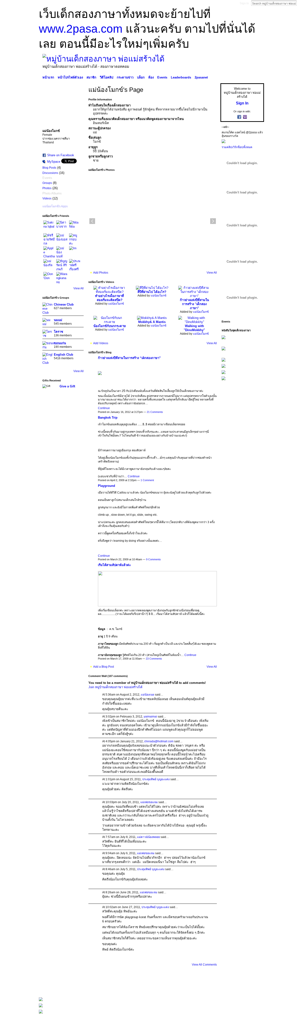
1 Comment (147, 480)
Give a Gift (67, 386)
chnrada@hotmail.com (158, 741)
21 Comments (155, 412)
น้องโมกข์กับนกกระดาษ (109, 326)
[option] (152, 221)
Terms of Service (253, 987)
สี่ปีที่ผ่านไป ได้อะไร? (151, 292)
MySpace (53, 161)
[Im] (75, 252)
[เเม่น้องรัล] (49, 264)
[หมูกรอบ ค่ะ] (75, 239)
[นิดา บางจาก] (62, 226)
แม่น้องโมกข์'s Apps (55, 206)
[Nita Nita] (75, 226)
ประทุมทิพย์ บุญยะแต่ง (156, 779)
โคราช (58, 331)
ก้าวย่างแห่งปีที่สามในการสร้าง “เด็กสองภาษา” (129, 358)
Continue (104, 408)
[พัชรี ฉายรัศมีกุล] (49, 239)
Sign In (244, 3)
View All (78, 288)
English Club (63, 354)
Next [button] (213, 221)
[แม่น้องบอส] (62, 239)
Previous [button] (92, 221)
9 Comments (153, 559)
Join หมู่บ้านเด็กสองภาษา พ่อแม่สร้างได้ (115, 687)
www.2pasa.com (80, 28)
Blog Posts (49, 167)
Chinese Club (64, 304)
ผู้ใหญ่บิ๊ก (73, 987)
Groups (47, 183)
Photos (46, 188)
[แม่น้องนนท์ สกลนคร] (62, 252)
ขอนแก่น (60, 343)
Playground (106, 486)
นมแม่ (58, 320)
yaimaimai (150, 716)
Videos (46, 198)
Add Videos (100, 343)
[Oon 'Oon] (49, 277)
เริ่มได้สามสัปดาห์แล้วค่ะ (114, 565)
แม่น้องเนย (147, 694)
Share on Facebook (60, 155)
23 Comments (154, 658)
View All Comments (204, 964)
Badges (210, 987)
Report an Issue (229, 987)
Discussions (50, 173)
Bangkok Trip (107, 417)
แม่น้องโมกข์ (116, 303)
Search (300, 3)
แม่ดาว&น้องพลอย (148, 837)
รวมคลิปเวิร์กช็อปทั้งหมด (237, 147)
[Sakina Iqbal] (49, 226)
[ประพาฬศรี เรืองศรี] (75, 264)
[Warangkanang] (62, 277)
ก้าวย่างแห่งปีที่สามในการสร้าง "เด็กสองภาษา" (194, 304)
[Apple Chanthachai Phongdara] (49, 252)
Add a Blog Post (103, 666)
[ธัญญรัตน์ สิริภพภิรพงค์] (62, 264)
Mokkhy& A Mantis (152, 322)
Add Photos (100, 272)
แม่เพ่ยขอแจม (149, 802)
